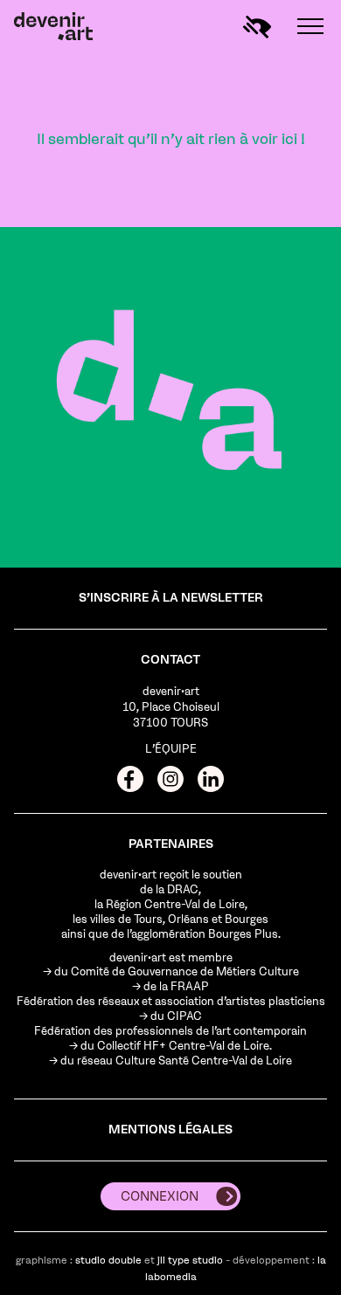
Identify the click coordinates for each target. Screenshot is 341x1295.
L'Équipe (171, 748)
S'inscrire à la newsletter (171, 597)
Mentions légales (170, 1129)
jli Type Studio (190, 1260)
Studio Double (108, 1260)
